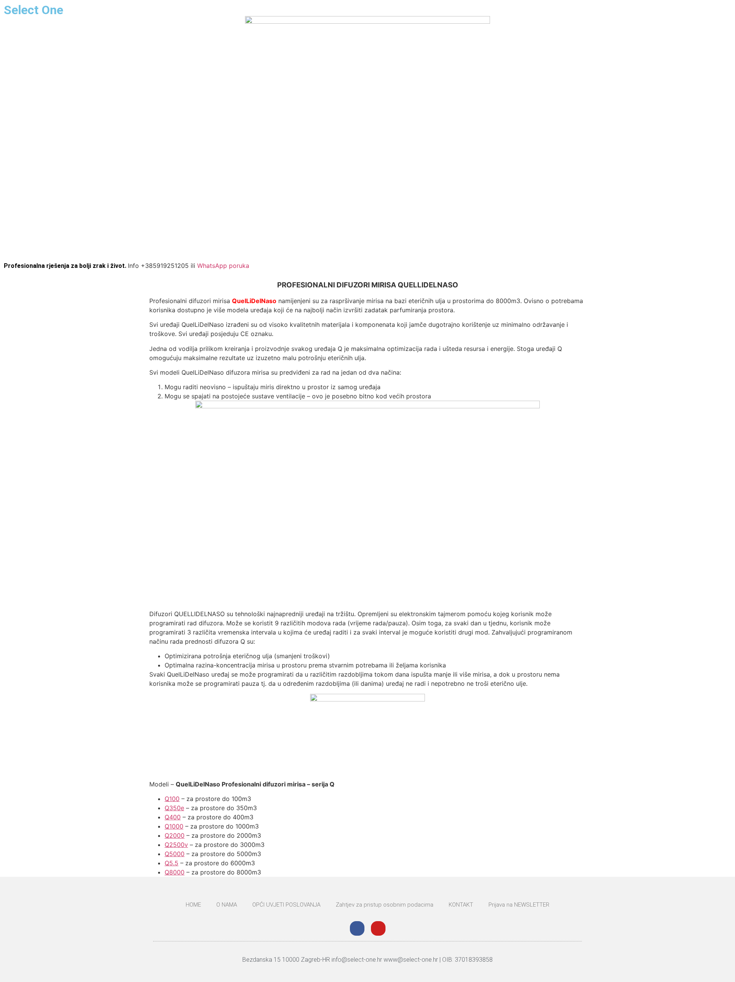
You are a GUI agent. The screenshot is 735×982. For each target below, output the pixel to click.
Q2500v (176, 844)
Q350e (174, 808)
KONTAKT (461, 904)
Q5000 (175, 854)
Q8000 (175, 872)
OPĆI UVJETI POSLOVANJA (286, 904)
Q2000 (175, 835)
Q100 (172, 799)
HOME (193, 904)
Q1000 (174, 826)
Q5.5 (171, 863)
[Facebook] (357, 928)
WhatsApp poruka (223, 265)
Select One (33, 10)
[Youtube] (378, 928)
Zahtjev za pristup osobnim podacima (384, 904)
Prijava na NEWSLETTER (518, 904)
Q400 (173, 817)
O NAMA (226, 904)
